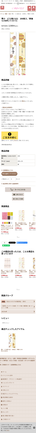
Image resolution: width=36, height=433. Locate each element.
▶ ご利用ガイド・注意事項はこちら (10, 365)
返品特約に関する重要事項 (10, 183)
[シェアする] (4, 243)
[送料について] (9, 135)
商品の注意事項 (7, 107)
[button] (2, 8)
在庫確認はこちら (8, 170)
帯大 (23, 101)
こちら (15, 140)
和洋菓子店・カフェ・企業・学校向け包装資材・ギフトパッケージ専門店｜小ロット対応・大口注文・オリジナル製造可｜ (17, 360)
